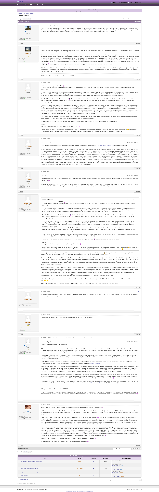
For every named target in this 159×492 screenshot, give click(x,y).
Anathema (122, 476)
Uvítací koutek (29, 13)
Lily (79, 475)
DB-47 (121, 465)
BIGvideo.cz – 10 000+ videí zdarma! (78, 491)
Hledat (114, 2)
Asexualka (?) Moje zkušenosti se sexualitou (31, 461)
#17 (138, 291)
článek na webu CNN (95, 382)
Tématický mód (137, 21)
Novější (25, 448)
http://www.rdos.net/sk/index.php (105, 145)
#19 (138, 337)
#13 (138, 82)
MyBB (34, 489)
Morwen (27, 91)
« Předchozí (25, 19)
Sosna (27, 32)
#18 (138, 314)
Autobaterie (86, 491)
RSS (55, 487)
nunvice (121, 472)
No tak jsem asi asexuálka (27, 465)
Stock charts (90, 491)
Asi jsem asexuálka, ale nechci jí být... (30, 472)
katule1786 (27, 147)
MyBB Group (44, 489)
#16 (138, 195)
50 (93, 472)
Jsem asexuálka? (25, 475)
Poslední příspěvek (116, 462)
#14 (138, 138)
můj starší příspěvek (94, 363)
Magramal (27, 346)
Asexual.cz (19, 13)
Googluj (84, 491)
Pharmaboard (20, 489)
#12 (138, 46)
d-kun (27, 411)
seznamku (81, 9)
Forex (92, 491)
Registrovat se (40, 4)
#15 (138, 171)
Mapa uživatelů (123, 2)
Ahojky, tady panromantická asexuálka (30, 468)
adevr (121, 462)
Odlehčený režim (32, 487)
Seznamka (138, 2)
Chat (131, 2)
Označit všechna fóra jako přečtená (45, 487)
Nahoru (25, 487)
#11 (138, 25)
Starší (20, 448)
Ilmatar (27, 53)
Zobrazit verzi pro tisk (23, 479)
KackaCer (79, 465)
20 (93, 461)
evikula (79, 461)
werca (79, 472)
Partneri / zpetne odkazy (69, 491)
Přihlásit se (33, 4)
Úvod (24, 13)
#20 (138, 404)
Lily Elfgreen (79, 468)
